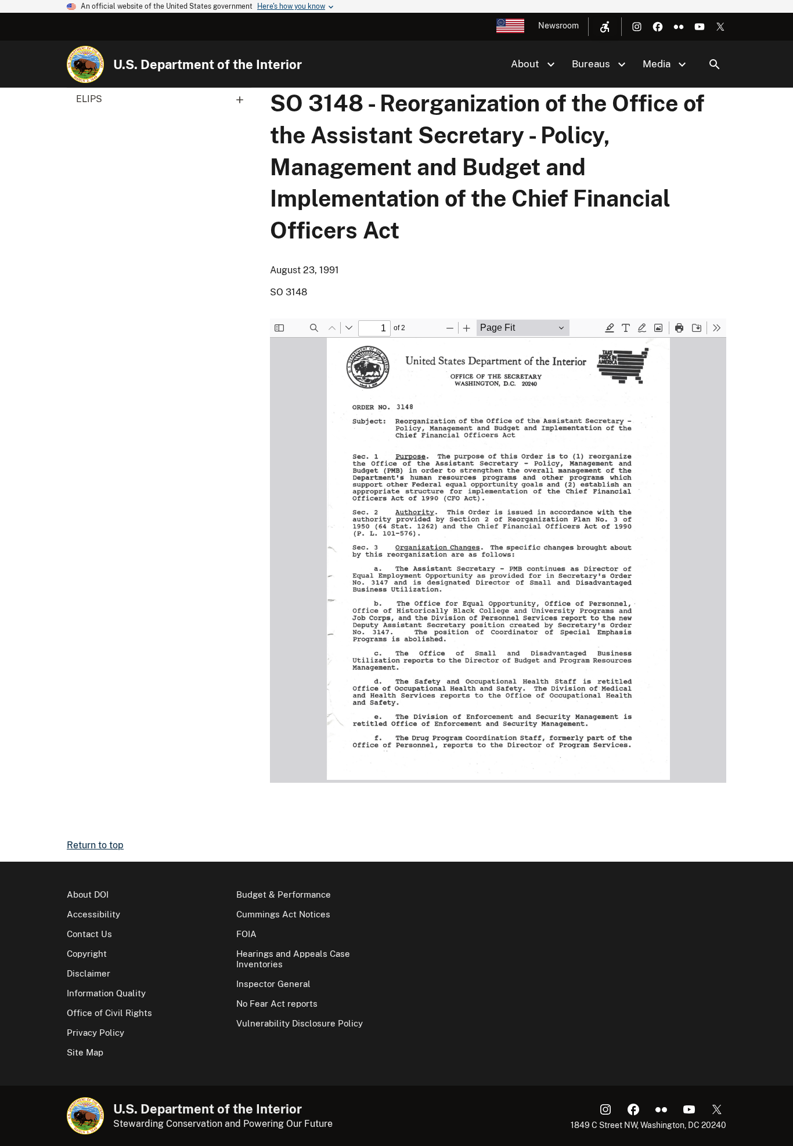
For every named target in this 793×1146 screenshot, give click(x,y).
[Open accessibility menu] (605, 26)
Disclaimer (88, 973)
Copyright (87, 954)
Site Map (85, 1052)
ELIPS (89, 98)
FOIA (246, 934)
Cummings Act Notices (283, 914)
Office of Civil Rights (109, 1013)
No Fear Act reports (277, 1003)
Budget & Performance (283, 894)
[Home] (85, 64)
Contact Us (89, 934)
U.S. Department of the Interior (207, 64)
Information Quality (106, 993)
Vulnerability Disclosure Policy (299, 1023)
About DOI (88, 894)
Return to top (95, 845)
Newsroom (558, 25)
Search (714, 64)
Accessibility (93, 914)
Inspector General (273, 984)
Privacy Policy (95, 1032)
